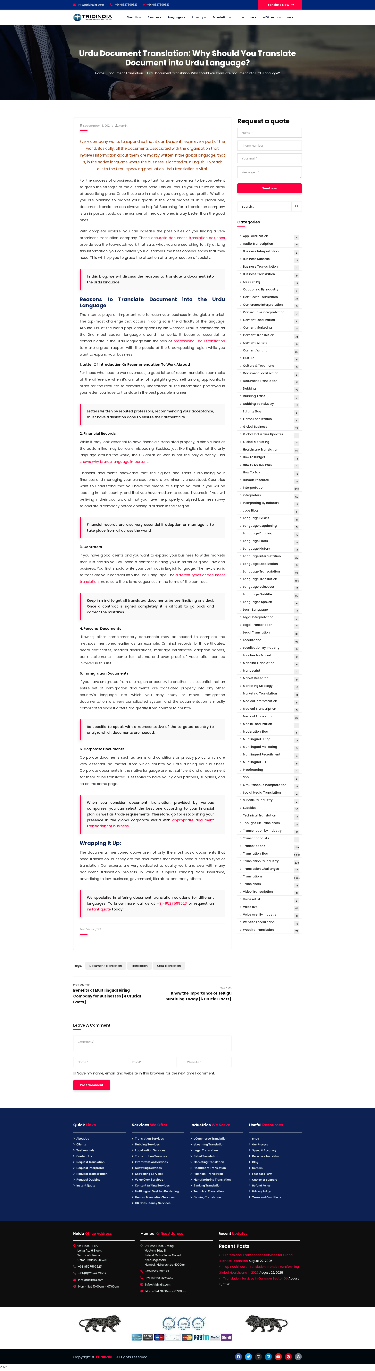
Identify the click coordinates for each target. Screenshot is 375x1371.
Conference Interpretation (270, 305)
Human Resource (270, 480)
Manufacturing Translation (212, 1179)
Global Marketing (270, 442)
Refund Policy (261, 1185)
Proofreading (270, 770)
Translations (271, 877)
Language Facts (270, 541)
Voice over (270, 907)
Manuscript (270, 671)
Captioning (270, 282)
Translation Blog (271, 854)
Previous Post (81, 985)
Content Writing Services (152, 1185)
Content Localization (270, 320)
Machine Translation (270, 663)
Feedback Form (262, 1174)
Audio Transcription (270, 244)
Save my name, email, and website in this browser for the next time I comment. (146, 1073)
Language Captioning (270, 526)
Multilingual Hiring (270, 739)
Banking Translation (207, 1185)
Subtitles (270, 808)
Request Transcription (91, 1174)
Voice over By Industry (270, 915)
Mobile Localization (270, 724)
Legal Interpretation (270, 617)
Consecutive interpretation (270, 312)
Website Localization (270, 922)
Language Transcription (270, 572)
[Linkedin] (268, 1356)
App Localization (270, 236)
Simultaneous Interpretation (270, 785)
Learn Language (270, 610)
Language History (270, 549)
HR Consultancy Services (153, 1203)
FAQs (255, 1138)
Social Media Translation (270, 793)
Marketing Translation (270, 694)
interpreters (270, 495)
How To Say (270, 473)
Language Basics (270, 518)
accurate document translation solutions (188, 237)
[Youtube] (278, 1356)
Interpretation (271, 488)
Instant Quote (85, 1185)
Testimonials (85, 1150)
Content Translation (270, 335)
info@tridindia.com (91, 5)
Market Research (270, 678)
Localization (270, 640)
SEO (270, 777)
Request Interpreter (90, 1168)
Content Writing (270, 351)
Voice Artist (270, 899)
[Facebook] (238, 1356)
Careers (257, 1168)
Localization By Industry (270, 648)
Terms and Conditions (266, 1197)
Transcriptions (271, 846)
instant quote (99, 909)
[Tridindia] (92, 17)
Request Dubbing (88, 1179)
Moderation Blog (270, 732)
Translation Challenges (270, 869)
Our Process (260, 1144)
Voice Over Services (149, 1179)
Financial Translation (208, 1174)
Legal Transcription (270, 625)
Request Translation (90, 1162)
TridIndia (104, 1357)
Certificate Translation (270, 297)
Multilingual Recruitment (270, 755)
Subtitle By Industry (270, 800)
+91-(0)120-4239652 (92, 1273)
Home (99, 73)
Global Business (270, 427)
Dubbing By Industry (270, 404)
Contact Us (84, 1156)
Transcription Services (151, 1156)
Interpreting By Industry (270, 503)
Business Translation (270, 274)
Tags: (77, 966)
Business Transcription (270, 267)
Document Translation (125, 73)
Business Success (270, 259)
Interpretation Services (151, 1162)
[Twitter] (248, 1356)
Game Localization (270, 419)
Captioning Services (149, 1174)
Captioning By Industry (270, 290)
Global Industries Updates (270, 434)
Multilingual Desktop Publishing (157, 1191)
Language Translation (271, 579)
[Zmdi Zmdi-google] (298, 1356)
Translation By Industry (271, 861)
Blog (255, 1162)
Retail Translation (206, 1156)
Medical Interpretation (270, 701)
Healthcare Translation (270, 450)
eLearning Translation (209, 1144)
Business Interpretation (270, 251)
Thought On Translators (270, 823)
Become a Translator (265, 1156)
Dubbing (270, 389)
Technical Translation (270, 816)
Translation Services (149, 1138)
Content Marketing (270, 328)
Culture (270, 358)
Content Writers (270, 343)
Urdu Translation (169, 966)
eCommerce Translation (210, 1138)
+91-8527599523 (158, 5)
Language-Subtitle (270, 595)
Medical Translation (270, 717)
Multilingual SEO (270, 762)
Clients (81, 1144)
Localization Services (150, 1150)
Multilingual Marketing (270, 747)
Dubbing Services (147, 1144)
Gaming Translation (207, 1197)
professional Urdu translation (199, 341)
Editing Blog (270, 412)
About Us (82, 1138)
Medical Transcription (270, 709)
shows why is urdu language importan (113, 461)
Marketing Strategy (270, 686)
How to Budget (270, 457)
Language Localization (270, 564)
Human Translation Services (155, 1197)
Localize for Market (270, 656)
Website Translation (270, 930)
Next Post (225, 987)
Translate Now (277, 5)
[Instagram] (258, 1356)
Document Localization (270, 373)
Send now (269, 188)
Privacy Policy (261, 1191)
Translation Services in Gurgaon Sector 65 (255, 1278)
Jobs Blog (270, 511)
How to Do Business (270, 465)
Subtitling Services (148, 1168)
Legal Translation (270, 633)
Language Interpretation (270, 556)
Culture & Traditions (270, 366)
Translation (139, 966)
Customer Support (264, 1179)
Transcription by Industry (270, 831)
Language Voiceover (270, 587)
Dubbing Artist (270, 396)
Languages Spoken (270, 602)
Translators (270, 884)
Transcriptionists (270, 838)
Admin (123, 126)
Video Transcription (270, 892)
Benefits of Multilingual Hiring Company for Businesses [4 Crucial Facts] (107, 996)
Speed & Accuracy (264, 1150)
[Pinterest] (288, 1356)
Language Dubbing (270, 534)
